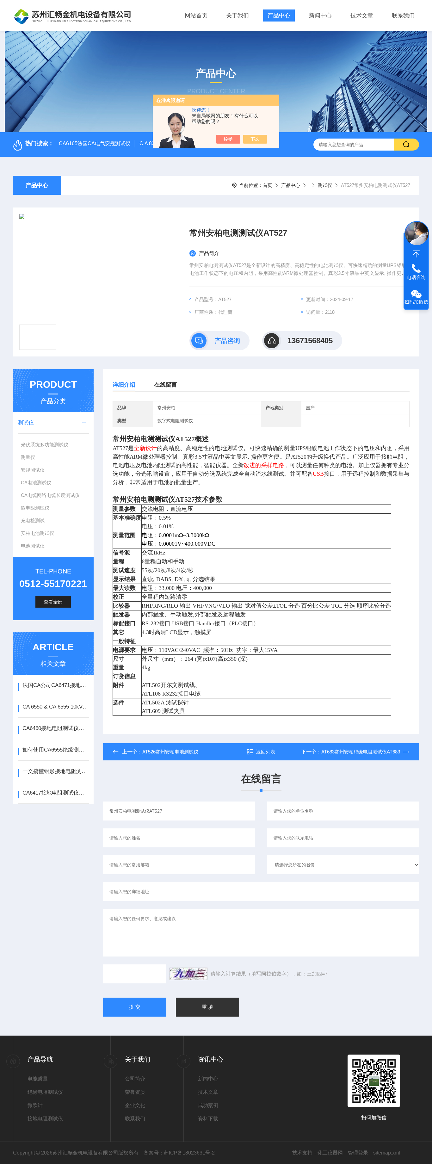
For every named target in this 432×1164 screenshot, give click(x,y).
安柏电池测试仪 (37, 533)
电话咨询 (416, 277)
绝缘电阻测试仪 (45, 1092)
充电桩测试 (33, 520)
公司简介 (135, 1078)
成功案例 (208, 1105)
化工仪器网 (330, 1152)
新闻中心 (320, 15)
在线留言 (165, 384)
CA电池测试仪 (36, 482)
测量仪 (28, 457)
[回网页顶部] (416, 254)
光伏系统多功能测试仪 (44, 444)
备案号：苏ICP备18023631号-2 (179, 1152)
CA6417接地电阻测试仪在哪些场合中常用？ (55, 793)
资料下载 (208, 1118)
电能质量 (38, 1078)
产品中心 (279, 15)
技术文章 (361, 15)
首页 (267, 185)
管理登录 (358, 1152)
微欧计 (35, 1105)
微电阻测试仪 (35, 508)
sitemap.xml (386, 1152)
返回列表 (265, 751)
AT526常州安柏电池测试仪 (170, 751)
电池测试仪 (33, 545)
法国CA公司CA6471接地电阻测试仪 (55, 685)
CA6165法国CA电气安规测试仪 (94, 143)
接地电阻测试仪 (45, 1118)
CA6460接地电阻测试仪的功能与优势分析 (55, 728)
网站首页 (196, 15)
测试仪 (325, 185)
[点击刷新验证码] (188, 974)
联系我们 (403, 15)
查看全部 (53, 601)
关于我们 (237, 15)
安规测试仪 (33, 470)
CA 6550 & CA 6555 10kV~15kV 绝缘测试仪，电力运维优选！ (55, 707)
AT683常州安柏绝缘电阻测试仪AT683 (360, 751)
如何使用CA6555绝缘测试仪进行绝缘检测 (55, 750)
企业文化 (135, 1105)
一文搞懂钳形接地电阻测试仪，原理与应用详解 (55, 771)
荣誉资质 (135, 1092)
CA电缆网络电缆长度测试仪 (50, 495)
